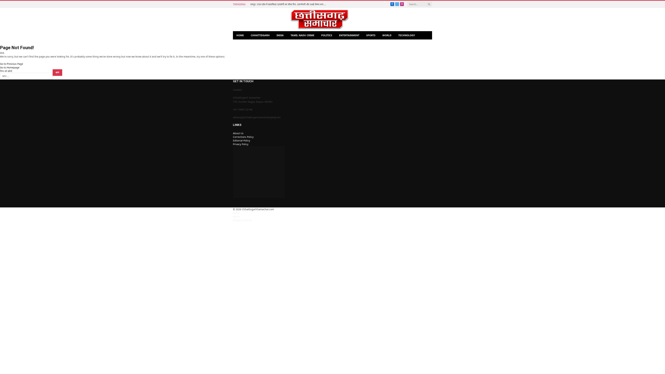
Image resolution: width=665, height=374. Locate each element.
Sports (370, 35)
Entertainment (349, 35)
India (280, 35)
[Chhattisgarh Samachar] (319, 19)
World (386, 35)
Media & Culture (242, 220)
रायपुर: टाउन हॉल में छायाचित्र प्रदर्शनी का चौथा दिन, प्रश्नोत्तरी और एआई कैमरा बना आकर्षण (289, 4)
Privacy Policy (240, 144)
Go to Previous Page (11, 63)
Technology (406, 35)
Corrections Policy (243, 137)
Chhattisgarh (260, 35)
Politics (326, 35)
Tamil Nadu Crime (302, 35)
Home (240, 35)
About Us (238, 133)
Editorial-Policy (241, 140)
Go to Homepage (9, 67)
